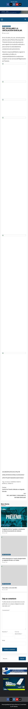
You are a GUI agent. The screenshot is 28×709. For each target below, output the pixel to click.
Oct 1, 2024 (5, 532)
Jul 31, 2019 (5, 589)
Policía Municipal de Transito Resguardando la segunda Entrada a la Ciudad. (14, 559)
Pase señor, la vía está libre (9, 588)
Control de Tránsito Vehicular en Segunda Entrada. (13, 489)
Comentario (6, 610)
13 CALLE (7, 481)
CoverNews (23, 704)
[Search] (25, 19)
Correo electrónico (18, 632)
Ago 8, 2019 (5, 562)
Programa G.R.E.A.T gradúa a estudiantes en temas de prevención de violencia (13, 530)
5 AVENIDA (13, 481)
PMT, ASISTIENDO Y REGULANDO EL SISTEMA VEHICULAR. (16, 495)
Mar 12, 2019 (6, 33)
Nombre (5, 631)
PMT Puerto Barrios (6, 26)
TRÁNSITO (10, 483)
